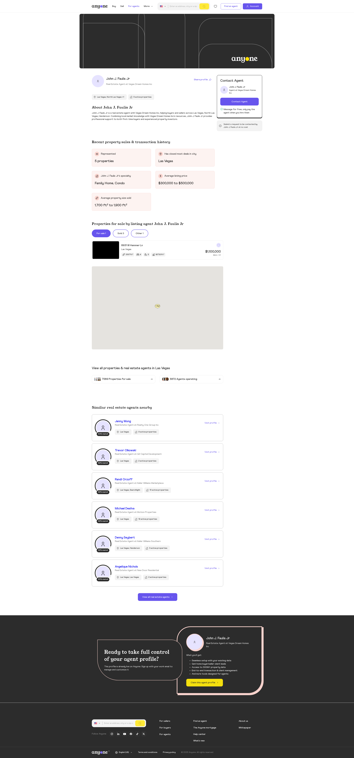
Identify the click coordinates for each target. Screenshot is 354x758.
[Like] (218, 245)
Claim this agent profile (203, 682)
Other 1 (140, 233)
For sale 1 (101, 233)
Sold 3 (121, 233)
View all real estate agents (156, 597)
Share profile (201, 79)
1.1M (157, 306)
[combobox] (163, 6)
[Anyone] (100, 6)
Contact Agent (239, 101)
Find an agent (231, 6)
